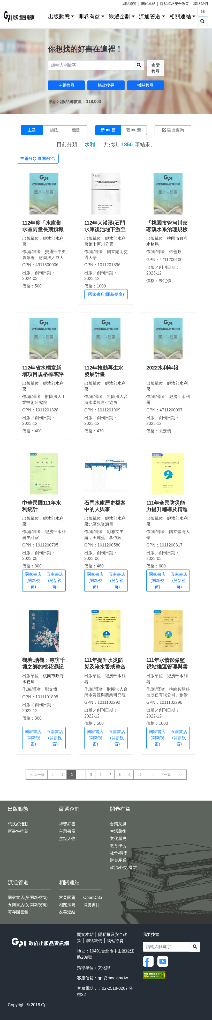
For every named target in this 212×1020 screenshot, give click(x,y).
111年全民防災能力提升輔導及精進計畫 (167, 509)
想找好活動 (18, 824)
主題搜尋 (66, 85)
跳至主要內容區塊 (14, 3)
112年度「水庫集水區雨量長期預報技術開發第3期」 (43, 229)
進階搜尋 (156, 68)
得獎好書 (67, 824)
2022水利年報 (162, 368)
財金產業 (118, 860)
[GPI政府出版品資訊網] (19, 16)
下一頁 (166, 775)
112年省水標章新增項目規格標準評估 (43, 374)
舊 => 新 (133, 130)
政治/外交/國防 (123, 867)
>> (180, 775)
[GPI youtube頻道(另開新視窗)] (164, 961)
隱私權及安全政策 (174, 4)
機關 (76, 130)
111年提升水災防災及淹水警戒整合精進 (105, 666)
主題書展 (67, 831)
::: (42, 15)
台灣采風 (118, 824)
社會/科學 (118, 853)
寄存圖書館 (18, 912)
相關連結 (180, 16)
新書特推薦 (18, 831)
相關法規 (67, 905)
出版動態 (59, 16)
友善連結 (67, 912)
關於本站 (148, 4)
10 (140, 775)
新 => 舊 (108, 130)
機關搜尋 (145, 85)
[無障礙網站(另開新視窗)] (154, 974)
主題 (32, 130)
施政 (54, 130)
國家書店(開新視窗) (106, 294)
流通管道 (150, 16)
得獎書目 (91, 905)
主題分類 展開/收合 (37, 158)
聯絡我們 (200, 4)
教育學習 (118, 846)
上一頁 (39, 775)
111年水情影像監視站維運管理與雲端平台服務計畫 (167, 666)
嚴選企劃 (119, 16)
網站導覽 (129, 4)
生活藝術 (118, 831)
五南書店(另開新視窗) (28, 905)
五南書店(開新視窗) (55, 580)
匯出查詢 (175, 130)
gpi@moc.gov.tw (113, 978)
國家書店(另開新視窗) (28, 897)
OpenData (92, 897)
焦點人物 (67, 838)
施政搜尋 (106, 85)
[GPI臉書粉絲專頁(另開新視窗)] (149, 961)
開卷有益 (89, 16)
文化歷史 (118, 838)
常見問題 (67, 897)
